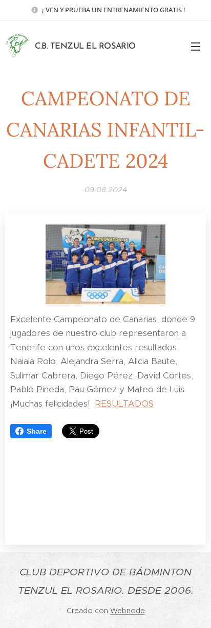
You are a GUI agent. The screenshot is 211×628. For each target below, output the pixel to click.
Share (37, 431)
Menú (195, 46)
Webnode (127, 610)
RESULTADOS (124, 403)
